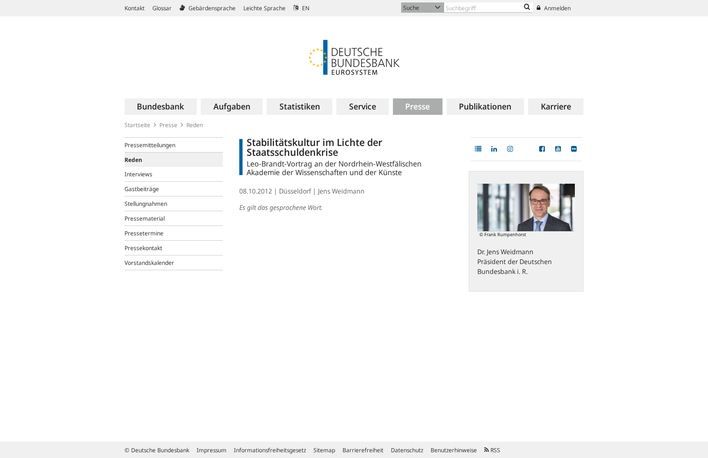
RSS (494, 450)
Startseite (137, 125)
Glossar (162, 8)
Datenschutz (407, 450)
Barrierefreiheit (363, 450)
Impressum (212, 450)
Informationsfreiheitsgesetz (270, 450)
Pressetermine (144, 233)
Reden (194, 125)
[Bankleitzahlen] (527, 7)
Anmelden (556, 8)
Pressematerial (145, 218)
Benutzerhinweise (454, 450)
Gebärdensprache (211, 8)
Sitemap (324, 450)
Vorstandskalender (149, 263)
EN (304, 8)
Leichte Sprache (264, 8)
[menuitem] (161, 106)
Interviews (138, 174)
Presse (168, 125)
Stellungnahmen (146, 203)
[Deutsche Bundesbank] (354, 56)
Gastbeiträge (142, 189)
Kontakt (135, 8)
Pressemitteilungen (150, 145)
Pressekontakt (143, 248)
